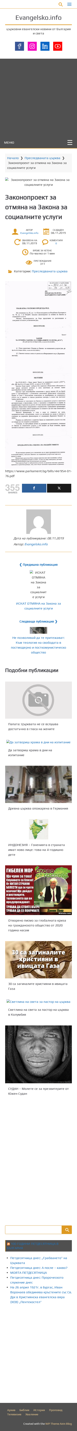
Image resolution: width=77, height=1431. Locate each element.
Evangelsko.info (38, 17)
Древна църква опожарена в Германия (38, 808)
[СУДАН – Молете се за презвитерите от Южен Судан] (38, 1054)
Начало (13, 158)
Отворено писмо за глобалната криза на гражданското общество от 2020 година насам (37, 925)
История (39, 1410)
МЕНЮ (9, 142)
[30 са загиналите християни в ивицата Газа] (38, 959)
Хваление (31, 1414)
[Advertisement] (38, 97)
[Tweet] (59, 488)
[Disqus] (38, 1160)
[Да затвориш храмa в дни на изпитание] (38, 742)
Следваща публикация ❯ (38, 621)
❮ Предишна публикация (38, 564)
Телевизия (14, 1414)
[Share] (34, 488)
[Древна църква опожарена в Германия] (38, 784)
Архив (11, 1410)
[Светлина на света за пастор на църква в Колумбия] (38, 1001)
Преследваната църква (42, 158)
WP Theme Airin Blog (58, 1423)
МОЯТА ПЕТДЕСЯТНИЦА (28, 1273)
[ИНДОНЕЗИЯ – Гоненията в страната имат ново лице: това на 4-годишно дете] (38, 829)
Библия (24, 1410)
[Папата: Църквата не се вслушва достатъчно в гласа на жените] (38, 700)
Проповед (55, 1410)
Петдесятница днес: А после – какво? (39, 1268)
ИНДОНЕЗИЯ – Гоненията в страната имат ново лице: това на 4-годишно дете (36, 850)
